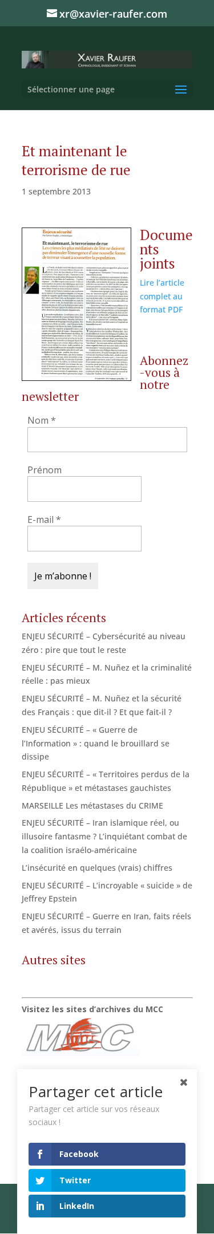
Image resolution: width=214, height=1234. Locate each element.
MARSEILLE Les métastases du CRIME (92, 805)
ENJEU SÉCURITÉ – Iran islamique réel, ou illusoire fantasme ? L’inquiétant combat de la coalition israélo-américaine (104, 836)
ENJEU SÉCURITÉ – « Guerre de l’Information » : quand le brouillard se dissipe (95, 743)
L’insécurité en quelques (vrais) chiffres (97, 867)
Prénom (44, 470)
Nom (41, 420)
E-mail (44, 519)
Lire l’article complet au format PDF (162, 296)
